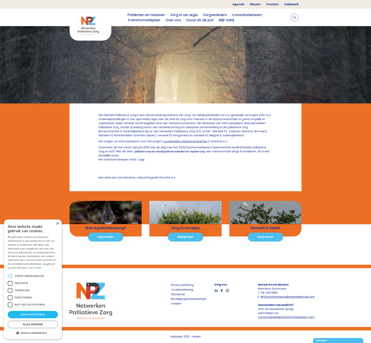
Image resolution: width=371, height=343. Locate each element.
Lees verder (35, 267)
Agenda (238, 4)
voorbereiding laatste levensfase (185, 141)
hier (142, 159)
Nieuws (255, 4)
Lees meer (105, 237)
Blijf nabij (226, 20)
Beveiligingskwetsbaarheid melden (188, 301)
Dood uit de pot (200, 20)
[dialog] (33, 279)
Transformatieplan (144, 20)
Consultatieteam (247, 14)
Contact (272, 4)
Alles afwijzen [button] (33, 324)
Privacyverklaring (182, 285)
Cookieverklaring (182, 290)
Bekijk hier (185, 237)
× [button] (57, 223)
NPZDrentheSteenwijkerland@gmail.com (288, 297)
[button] (33, 333)
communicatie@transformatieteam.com (286, 317)
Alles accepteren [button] (33, 314)
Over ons (173, 20)
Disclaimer (178, 294)
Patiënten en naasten (146, 14)
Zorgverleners (215, 14)
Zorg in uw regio (184, 14)
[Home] (90, 26)
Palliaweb (291, 4)
